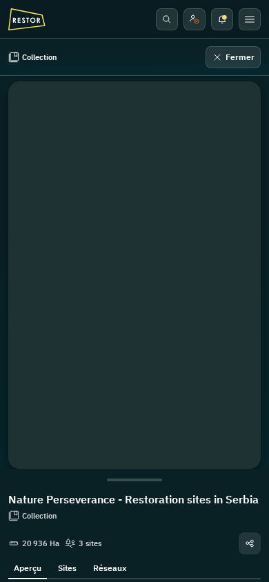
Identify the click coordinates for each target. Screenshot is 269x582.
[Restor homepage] (27, 19)
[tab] (27, 566)
